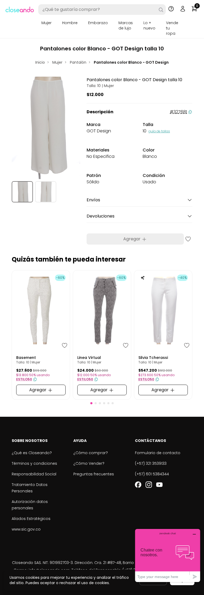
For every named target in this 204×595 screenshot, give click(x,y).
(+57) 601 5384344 (152, 474)
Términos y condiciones (34, 463)
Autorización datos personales (30, 505)
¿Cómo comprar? (90, 452)
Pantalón (78, 62)
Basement (26, 357)
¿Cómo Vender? (88, 463)
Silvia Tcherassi (153, 357)
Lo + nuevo (149, 25)
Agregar (132, 239)
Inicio (40, 62)
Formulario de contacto (157, 452)
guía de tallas (159, 131)
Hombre (70, 22)
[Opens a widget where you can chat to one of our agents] (167, 555)
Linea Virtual (89, 357)
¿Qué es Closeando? (32, 452)
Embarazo (98, 22)
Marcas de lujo (125, 25)
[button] (91, 403)
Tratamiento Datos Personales (30, 488)
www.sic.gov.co (26, 529)
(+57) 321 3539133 (151, 463)
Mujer (46, 22)
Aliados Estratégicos (31, 518)
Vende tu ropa (172, 28)
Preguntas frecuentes (93, 474)
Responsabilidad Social (34, 474)
